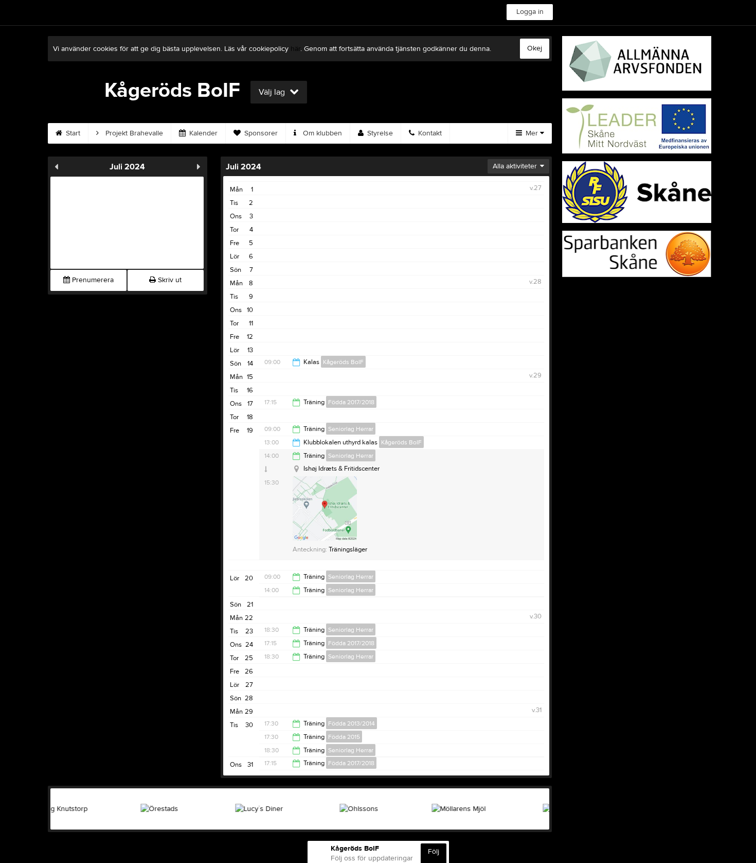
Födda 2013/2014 (351, 723)
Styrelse (379, 133)
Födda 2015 (344, 737)
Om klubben (321, 133)
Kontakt (429, 133)
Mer (532, 133)
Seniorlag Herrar (350, 429)
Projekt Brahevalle (133, 133)
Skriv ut (169, 280)
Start (72, 133)
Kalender (202, 133)
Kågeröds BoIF (343, 362)
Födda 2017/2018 (351, 402)
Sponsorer (260, 133)
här (295, 49)
